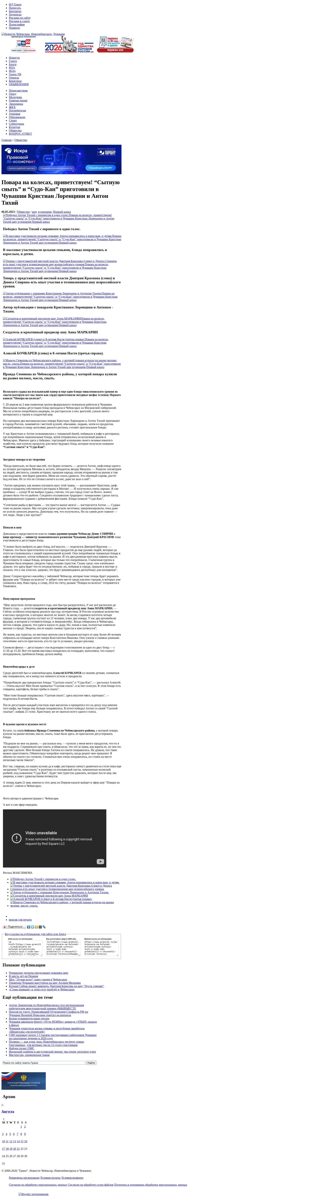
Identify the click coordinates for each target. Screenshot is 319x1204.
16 (25, 1141)
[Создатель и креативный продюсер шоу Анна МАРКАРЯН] (49, 895)
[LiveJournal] (44, 927)
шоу (34, 211)
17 (3, 1148)
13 (14, 1141)
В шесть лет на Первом (23, 976)
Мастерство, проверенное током (29, 1055)
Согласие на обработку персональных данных (38, 1184)
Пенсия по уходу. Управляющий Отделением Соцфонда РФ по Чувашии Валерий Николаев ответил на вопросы (48, 1013)
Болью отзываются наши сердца (29, 1018)
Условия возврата (72, 1177)
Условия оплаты (50, 1177)
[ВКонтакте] (29, 927)
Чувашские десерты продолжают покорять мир (38, 972)
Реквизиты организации (24, 1177)
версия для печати (20, 919)
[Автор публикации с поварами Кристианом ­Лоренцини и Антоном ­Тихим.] (59, 892)
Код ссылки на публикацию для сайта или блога (35, 934)
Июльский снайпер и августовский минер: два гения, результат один (52, 1051)
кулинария (44, 211)
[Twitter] (33, 927)
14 (18, 1141)
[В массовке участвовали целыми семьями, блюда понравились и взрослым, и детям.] (64, 882)
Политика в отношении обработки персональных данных (150, 1184)
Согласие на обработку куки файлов (91, 1184)
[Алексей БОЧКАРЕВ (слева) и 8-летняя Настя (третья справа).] (51, 899)
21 (18, 1148)
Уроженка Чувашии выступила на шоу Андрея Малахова (45, 982)
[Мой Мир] (40, 927)
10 (3, 1141)
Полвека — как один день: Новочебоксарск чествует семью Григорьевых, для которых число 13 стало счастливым (46, 1043)
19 (10, 1148)
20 (14, 1148)
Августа (7, 1111)
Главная (6, 140)
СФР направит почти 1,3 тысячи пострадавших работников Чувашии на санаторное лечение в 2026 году (53, 1036)
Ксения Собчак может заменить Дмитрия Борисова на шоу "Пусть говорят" (56, 986)
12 (10, 1141)
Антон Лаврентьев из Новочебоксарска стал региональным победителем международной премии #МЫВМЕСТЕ (46, 1007)
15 (21, 1141)
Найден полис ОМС (21, 1048)
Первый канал (62, 211)
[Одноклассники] (36, 927)
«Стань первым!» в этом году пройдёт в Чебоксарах (42, 989)
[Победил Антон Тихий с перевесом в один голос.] (43, 879)
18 (7, 1148)
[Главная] (33, 34)
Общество (20, 140)
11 (7, 1141)
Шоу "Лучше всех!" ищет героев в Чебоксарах (38, 979)
